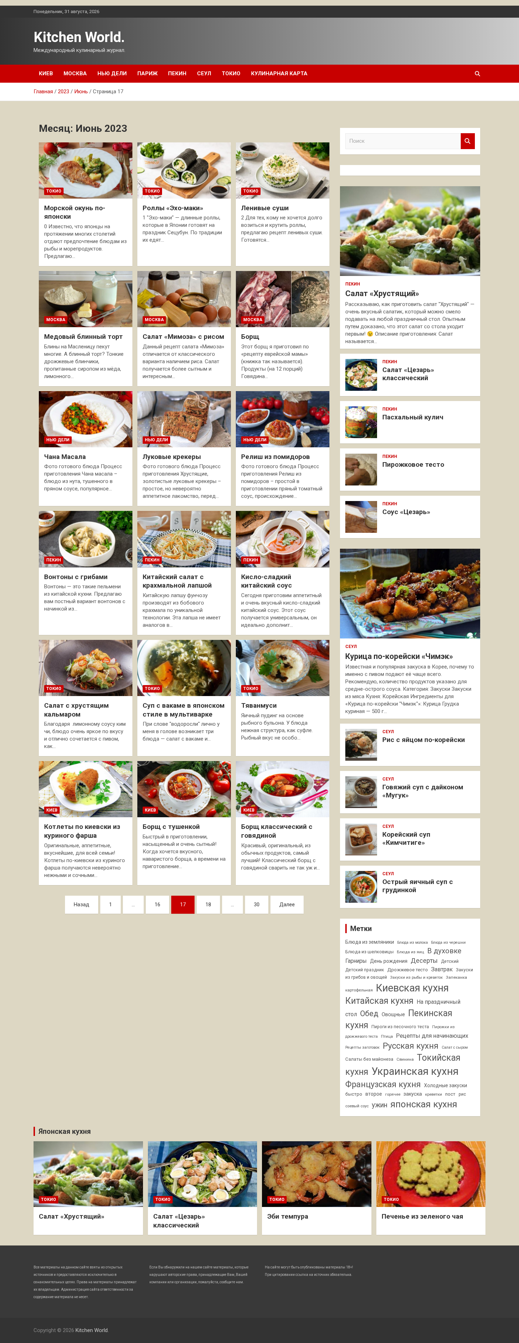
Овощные (393, 1015)
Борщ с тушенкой (171, 827)
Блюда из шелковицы (369, 951)
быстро (353, 1094)
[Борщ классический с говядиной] (282, 789)
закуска (413, 1094)
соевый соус (357, 1105)
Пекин (177, 73)
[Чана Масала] (85, 419)
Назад (81, 904)
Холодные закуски (445, 1085)
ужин (379, 1105)
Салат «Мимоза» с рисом (183, 336)
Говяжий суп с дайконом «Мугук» (422, 791)
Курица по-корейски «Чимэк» (399, 656)
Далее (287, 904)
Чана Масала (65, 457)
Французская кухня (383, 1084)
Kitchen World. (79, 37)
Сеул (204, 73)
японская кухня (423, 1104)
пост (450, 1094)
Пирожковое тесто (413, 464)
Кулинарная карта (279, 73)
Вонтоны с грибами (76, 577)
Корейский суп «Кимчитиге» (406, 838)
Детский (450, 961)
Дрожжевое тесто (407, 969)
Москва (75, 73)
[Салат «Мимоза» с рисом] (184, 299)
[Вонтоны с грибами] (85, 539)
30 (257, 904)
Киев (46, 73)
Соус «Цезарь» (406, 512)
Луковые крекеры (172, 457)
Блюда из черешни (448, 942)
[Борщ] (282, 299)
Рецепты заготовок (362, 1047)
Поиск (468, 141)
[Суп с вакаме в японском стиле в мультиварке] (184, 668)
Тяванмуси (259, 705)
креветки (433, 1094)
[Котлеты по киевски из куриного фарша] (85, 789)
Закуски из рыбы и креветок (416, 977)
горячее (392, 1094)
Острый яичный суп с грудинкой (417, 886)
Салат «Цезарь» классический (408, 374)
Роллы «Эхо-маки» (173, 208)
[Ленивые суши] (282, 170)
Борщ (250, 336)
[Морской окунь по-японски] (85, 170)
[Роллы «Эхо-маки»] (184, 170)
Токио (231, 73)
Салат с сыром (455, 1047)
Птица (387, 1036)
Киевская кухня (412, 988)
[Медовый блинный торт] (85, 299)
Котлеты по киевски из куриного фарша (82, 831)
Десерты (424, 960)
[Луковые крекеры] (184, 419)
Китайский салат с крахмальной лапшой (177, 581)
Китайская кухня (379, 1001)
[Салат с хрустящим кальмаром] (85, 668)
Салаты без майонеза (369, 1059)
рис (462, 1094)
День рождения (388, 961)
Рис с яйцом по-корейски (423, 740)
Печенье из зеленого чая (422, 1216)
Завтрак (442, 969)
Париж (147, 73)
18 (208, 904)
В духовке (444, 951)
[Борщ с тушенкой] (184, 789)
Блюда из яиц (410, 951)
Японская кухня (64, 1131)
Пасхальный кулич (412, 417)
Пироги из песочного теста (400, 1026)
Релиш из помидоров (275, 457)
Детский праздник (364, 969)
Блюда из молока (412, 942)
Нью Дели (112, 73)
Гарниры (356, 961)
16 (157, 904)
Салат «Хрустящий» (382, 293)
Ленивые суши (265, 208)
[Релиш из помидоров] (282, 419)
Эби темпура (287, 1216)
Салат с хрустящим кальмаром (76, 709)
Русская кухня (411, 1046)
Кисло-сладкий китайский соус (266, 581)
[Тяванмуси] (282, 668)
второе (373, 1094)
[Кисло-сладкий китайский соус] (282, 539)
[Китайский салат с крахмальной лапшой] (184, 539)
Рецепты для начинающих (432, 1035)
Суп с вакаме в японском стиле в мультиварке (184, 709)
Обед (369, 1013)
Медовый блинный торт (83, 336)
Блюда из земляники (369, 942)
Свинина (405, 1059)
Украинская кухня (415, 1071)
